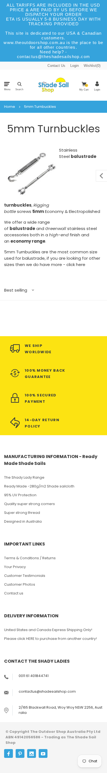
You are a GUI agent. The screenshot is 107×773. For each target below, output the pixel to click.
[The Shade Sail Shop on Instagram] (31, 753)
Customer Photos (19, 584)
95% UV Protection (20, 495)
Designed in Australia (23, 521)
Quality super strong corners (29, 503)
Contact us (13, 593)
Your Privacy (15, 566)
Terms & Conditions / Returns (30, 558)
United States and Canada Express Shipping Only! (48, 629)
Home (9, 106)
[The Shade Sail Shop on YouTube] (43, 753)
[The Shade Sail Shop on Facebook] (8, 753)
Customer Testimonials (24, 575)
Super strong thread (22, 512)
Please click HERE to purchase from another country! (50, 638)
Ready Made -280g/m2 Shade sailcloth (39, 486)
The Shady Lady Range (24, 477)
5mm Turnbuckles (40, 106)
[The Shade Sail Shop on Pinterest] (20, 753)
